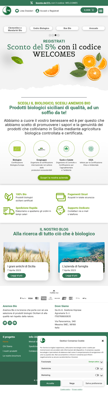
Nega (72, 383)
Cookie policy (65, 389)
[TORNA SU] (54, 290)
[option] (15, 29)
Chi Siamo (7, 346)
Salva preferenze (94, 383)
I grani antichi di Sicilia (21, 266)
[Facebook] (15, 323)
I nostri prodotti (10, 351)
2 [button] (53, 35)
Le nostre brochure (12, 355)
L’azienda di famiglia (75, 266)
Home (5, 341)
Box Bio (67, 28)
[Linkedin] (5, 323)
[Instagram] (10, 323)
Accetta (50, 383)
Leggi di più (16, 275)
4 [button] (58, 35)
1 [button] (50, 35)
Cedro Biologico (41, 28)
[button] (102, 341)
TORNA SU (54, 293)
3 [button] (55, 35)
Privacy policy (77, 389)
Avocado (93, 28)
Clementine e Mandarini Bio (15, 29)
